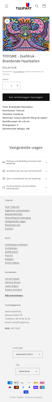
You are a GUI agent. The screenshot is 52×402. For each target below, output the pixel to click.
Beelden (9, 259)
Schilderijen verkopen (16, 244)
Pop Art (9, 255)
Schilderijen (11, 248)
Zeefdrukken (11, 251)
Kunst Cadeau (12, 262)
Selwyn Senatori (13, 289)
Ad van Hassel (12, 278)
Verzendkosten (19, 72)
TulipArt (20, 397)
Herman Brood (12, 282)
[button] (6, 6)
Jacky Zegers (11, 285)
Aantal (5, 79)
